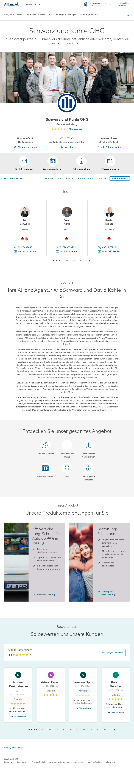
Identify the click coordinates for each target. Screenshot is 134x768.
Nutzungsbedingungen (59, 762)
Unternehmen (79, 762)
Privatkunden (31, 4)
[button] (67, 103)
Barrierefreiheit (39, 762)
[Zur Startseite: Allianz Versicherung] (11, 4)
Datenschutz (23, 762)
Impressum (9, 762)
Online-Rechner (95, 762)
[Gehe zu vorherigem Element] (46, 260)
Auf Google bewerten (112, 652)
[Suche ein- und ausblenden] (128, 14)
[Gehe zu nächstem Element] (88, 260)
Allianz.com (110, 762)
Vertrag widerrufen (13, 747)
